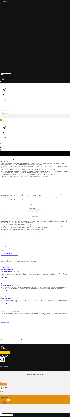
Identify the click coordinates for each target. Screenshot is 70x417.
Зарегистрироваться (35, 216)
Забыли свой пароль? (35, 212)
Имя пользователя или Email (35, 200)
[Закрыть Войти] (1, 372)
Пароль (32, 204)
